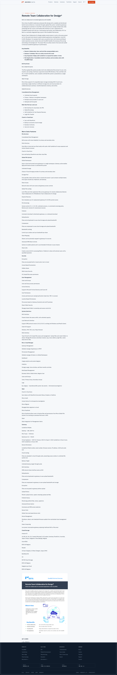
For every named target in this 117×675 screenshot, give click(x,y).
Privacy (28, 672)
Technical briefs (63, 649)
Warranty (41, 672)
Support (75, 2)
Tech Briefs (68, 2)
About (79, 649)
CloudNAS (24, 649)
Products (50, 2)
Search (80, 2)
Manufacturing (44, 654)
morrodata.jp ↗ (84, 672)
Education (43, 657)
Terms (32, 672)
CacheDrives (24, 652)
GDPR (36, 672)
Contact (80, 659)
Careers (80, 652)
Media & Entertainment (46, 652)
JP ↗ (84, 2)
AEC (42, 649)
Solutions (56, 2)
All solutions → (44, 659)
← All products (25, 641)
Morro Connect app (64, 654)
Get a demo (91, 2)
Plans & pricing (25, 657)
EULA (23, 672)
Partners (80, 654)
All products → (25, 659)
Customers (62, 2)
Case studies (62, 652)
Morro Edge (24, 654)
